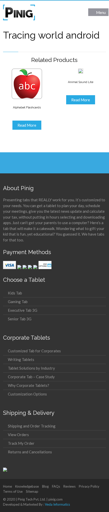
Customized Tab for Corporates (34, 351)
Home (7, 486)
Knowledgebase (27, 486)
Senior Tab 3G (19, 319)
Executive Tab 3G (22, 310)
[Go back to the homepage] (19, 12)
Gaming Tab (18, 301)
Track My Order (21, 443)
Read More (26, 125)
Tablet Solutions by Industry (31, 368)
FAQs (56, 486)
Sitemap (32, 491)
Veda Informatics (57, 504)
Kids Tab (15, 293)
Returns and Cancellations (30, 452)
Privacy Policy (89, 486)
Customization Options (27, 394)
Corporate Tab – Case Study (31, 376)
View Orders (18, 434)
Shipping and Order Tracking (32, 426)
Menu (101, 12)
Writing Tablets (21, 359)
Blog (45, 486)
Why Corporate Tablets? (28, 385)
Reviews (69, 486)
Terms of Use (13, 491)
